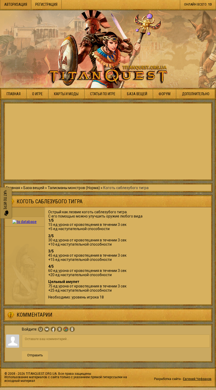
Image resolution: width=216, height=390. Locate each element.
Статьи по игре (102, 94)
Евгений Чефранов (197, 379)
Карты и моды (66, 94)
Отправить (35, 355)
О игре (37, 94)
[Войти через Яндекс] (59, 329)
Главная (14, 94)
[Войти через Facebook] (53, 329)
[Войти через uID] (40, 329)
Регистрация (46, 4)
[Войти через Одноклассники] (72, 329)
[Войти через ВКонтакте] (47, 329)
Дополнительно (195, 94)
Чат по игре (5, 200)
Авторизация (15, 4)
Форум (164, 94)
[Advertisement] (108, 141)
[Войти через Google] (65, 329)
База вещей (137, 94)
